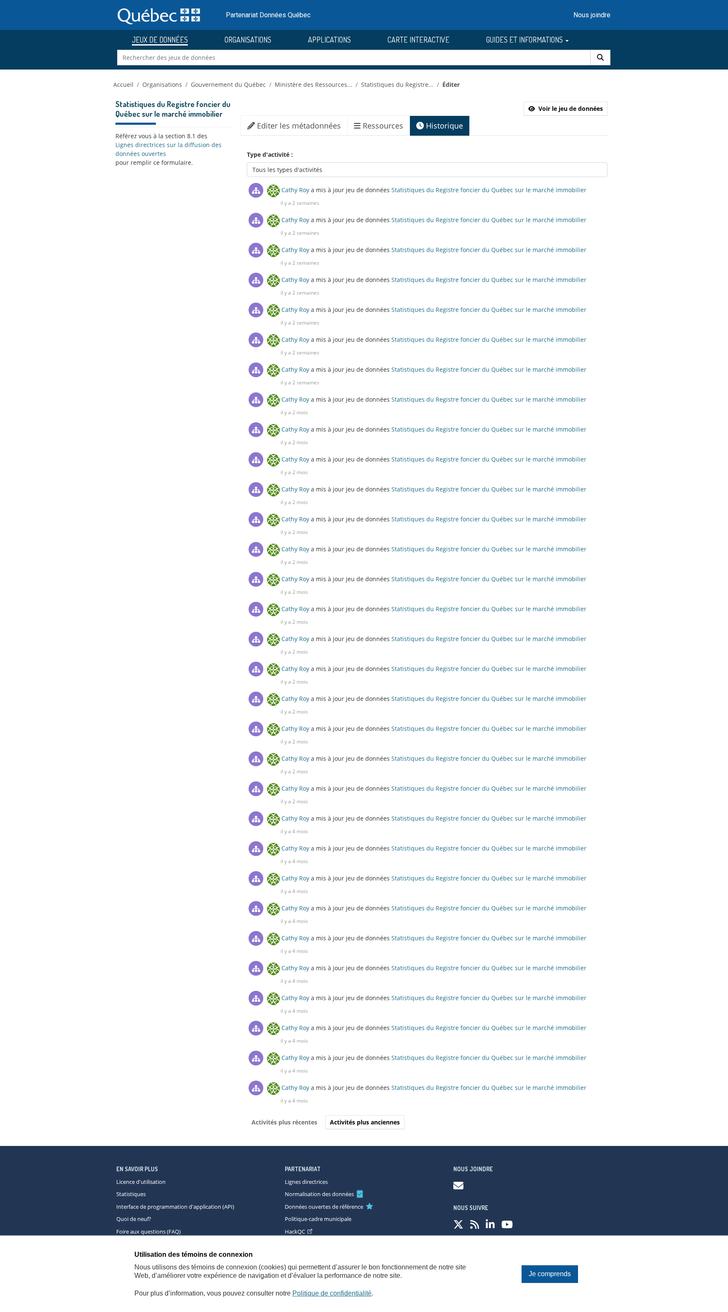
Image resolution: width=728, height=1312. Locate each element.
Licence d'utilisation (141, 1182)
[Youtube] (507, 1224)
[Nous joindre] (458, 1185)
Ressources (382, 126)
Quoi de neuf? (133, 1219)
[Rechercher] (600, 57)
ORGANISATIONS (248, 39)
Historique (443, 126)
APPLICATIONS (329, 39)
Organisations (162, 84)
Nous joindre (591, 15)
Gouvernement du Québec (228, 84)
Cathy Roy (295, 190)
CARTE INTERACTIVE (419, 39)
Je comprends (550, 1273)
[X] (458, 1224)
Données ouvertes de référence (324, 1206)
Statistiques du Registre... (397, 84)
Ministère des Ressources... (313, 84)
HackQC (295, 1231)
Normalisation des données (319, 1194)
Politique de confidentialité (332, 1293)
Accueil (123, 84)
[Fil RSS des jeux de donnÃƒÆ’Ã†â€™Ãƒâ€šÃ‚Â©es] (474, 1224)
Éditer (451, 84)
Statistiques (131, 1194)
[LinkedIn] (490, 1224)
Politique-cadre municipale (318, 1219)
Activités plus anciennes (365, 1122)
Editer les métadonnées (298, 126)
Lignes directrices (306, 1182)
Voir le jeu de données (570, 109)
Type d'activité (269, 154)
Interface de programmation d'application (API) (175, 1206)
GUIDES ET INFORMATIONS (525, 39)
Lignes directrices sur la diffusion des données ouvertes (168, 149)
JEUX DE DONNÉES (160, 39)
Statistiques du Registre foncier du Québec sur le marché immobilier (488, 190)
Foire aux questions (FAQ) (148, 1231)
